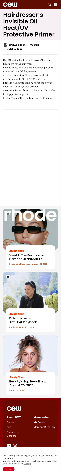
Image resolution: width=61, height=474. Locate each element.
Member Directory (44, 427)
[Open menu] (56, 5)
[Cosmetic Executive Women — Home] (10, 4)
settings (27, 463)
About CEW (14, 417)
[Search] (49, 4)
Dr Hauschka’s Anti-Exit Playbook (23, 320)
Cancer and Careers (13, 434)
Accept (9, 469)
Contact (11, 422)
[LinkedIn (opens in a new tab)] (9, 445)
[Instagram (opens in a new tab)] (15, 445)
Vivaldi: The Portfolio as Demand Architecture (27, 257)
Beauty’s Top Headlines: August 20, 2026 (27, 383)
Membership (41, 417)
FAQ (9, 427)
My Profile (39, 422)
